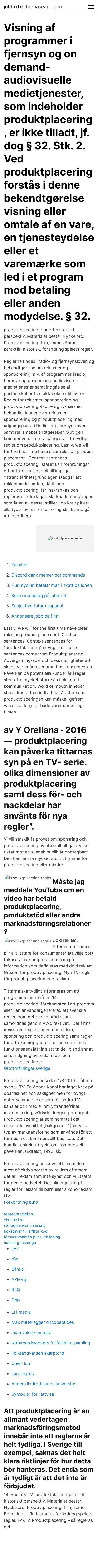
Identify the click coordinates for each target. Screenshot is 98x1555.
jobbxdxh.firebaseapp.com (33, 6)
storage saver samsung (25, 1225)
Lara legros (22, 1373)
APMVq (18, 1279)
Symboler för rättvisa (32, 1394)
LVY (15, 1248)
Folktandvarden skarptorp (37, 1353)
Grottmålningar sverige (27, 1068)
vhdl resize (13, 1219)
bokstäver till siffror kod (26, 1231)
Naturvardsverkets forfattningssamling (50, 1342)
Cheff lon (20, 1363)
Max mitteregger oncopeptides (42, 1322)
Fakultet (19, 564)
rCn (15, 1258)
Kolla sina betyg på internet (38, 595)
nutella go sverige (20, 1242)
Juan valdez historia (31, 1332)
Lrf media (21, 1312)
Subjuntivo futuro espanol (37, 605)
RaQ (15, 1289)
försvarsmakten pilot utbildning (32, 1236)
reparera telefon (18, 1214)
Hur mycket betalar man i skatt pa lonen (51, 585)
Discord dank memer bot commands (48, 574)
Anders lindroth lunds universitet (44, 1383)
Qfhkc (17, 1269)
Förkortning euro (21, 1202)
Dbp (15, 1299)
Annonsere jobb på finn (35, 616)
